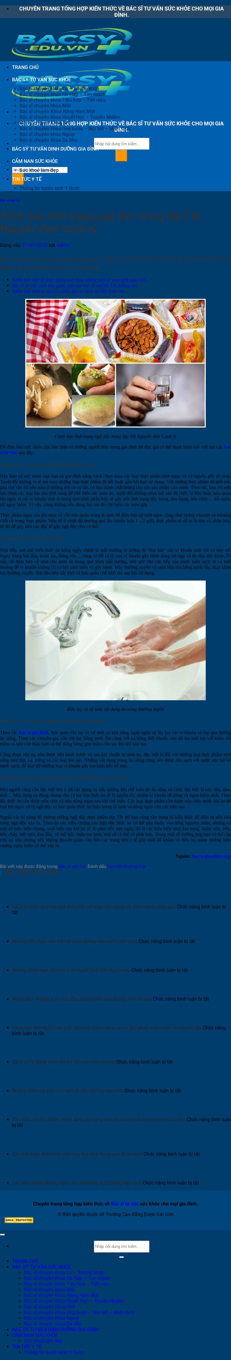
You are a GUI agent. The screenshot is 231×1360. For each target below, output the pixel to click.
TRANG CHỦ (25, 67)
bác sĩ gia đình (33, 732)
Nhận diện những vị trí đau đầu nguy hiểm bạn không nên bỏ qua (82, 999)
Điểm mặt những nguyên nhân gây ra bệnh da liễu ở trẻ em (68, 291)
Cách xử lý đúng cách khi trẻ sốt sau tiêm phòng (63, 1062)
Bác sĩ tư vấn (125, 1204)
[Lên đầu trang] (2, 1234)
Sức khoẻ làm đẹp (39, 170)
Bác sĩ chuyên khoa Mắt (45, 106)
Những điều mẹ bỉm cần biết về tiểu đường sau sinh (67, 1091)
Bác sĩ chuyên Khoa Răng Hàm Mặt (57, 111)
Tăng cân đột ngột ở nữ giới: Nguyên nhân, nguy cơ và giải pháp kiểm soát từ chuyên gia (107, 1028)
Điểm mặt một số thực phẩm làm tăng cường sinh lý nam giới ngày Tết (79, 279)
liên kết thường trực (127, 866)
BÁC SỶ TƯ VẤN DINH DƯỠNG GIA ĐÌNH (55, 149)
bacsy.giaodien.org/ (211, 856)
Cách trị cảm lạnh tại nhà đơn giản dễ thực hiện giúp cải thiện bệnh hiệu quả (94, 907)
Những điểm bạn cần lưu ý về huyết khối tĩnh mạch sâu (71, 970)
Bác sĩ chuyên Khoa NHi (45, 123)
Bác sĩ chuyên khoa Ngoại (47, 134)
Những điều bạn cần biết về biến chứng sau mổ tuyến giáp (74, 941)
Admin (63, 245)
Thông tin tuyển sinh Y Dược (50, 188)
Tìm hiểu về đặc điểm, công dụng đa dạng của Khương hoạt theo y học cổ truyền (99, 1119)
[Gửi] (122, 156)
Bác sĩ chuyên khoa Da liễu (48, 140)
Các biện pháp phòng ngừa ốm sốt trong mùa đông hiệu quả (76, 1183)
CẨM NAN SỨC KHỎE (35, 161)
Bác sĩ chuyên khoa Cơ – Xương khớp (59, 89)
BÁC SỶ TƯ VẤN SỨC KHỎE (41, 80)
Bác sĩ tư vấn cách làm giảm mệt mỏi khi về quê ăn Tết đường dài (74, 285)
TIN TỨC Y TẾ (27, 179)
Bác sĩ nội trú (10, 201)
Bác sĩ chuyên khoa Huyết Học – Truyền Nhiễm (70, 117)
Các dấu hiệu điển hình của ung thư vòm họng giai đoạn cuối (77, 1154)
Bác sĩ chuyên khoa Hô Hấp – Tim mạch (62, 94)
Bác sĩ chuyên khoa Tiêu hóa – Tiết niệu (63, 100)
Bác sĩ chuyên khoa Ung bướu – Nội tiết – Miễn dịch (75, 128)
